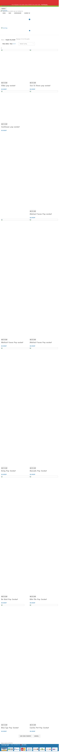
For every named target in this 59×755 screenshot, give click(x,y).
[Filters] (2, 753)
